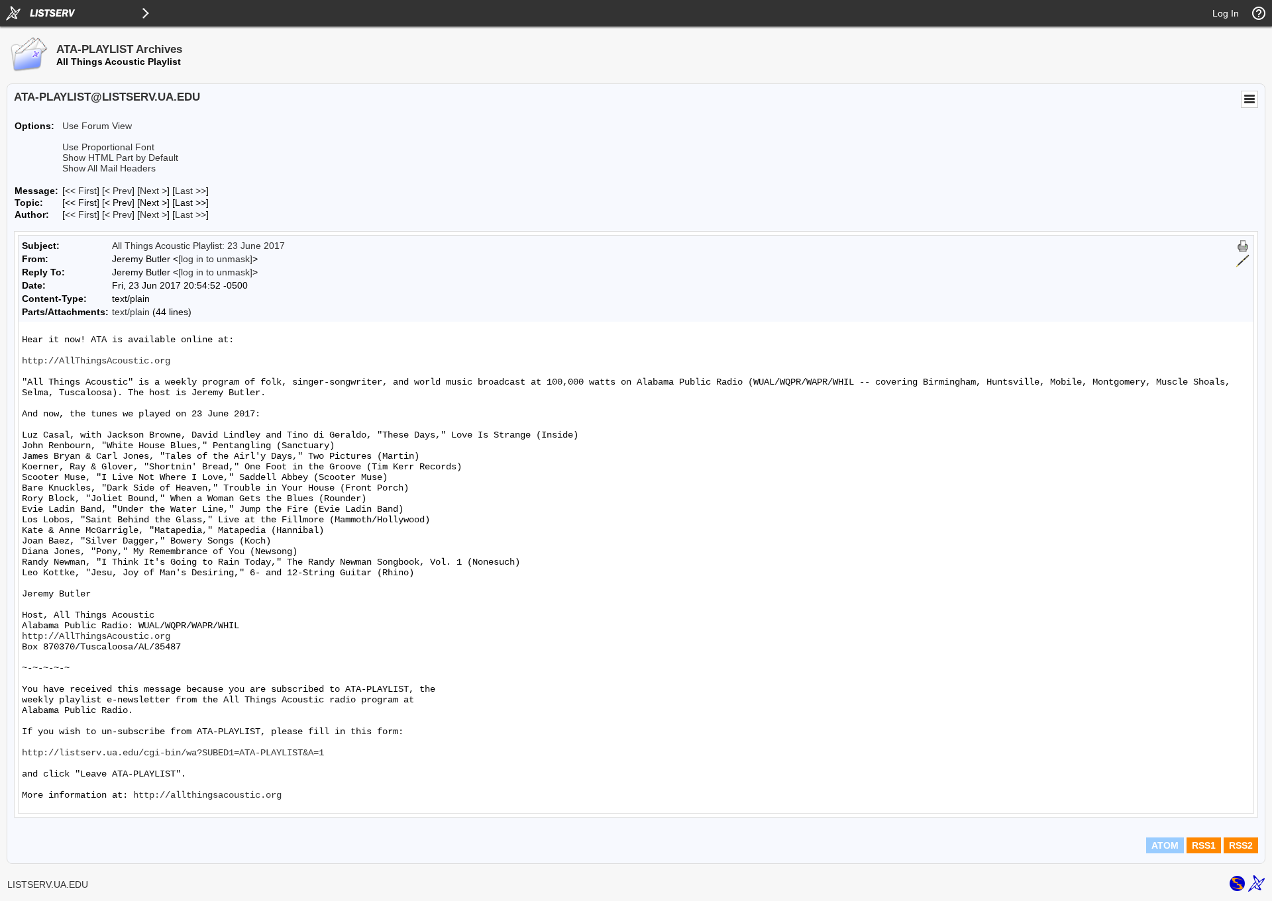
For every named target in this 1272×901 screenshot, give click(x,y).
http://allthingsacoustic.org (207, 795)
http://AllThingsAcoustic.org (96, 361)
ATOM (1165, 845)
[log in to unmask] (215, 259)
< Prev (118, 190)
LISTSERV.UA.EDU (47, 884)
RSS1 (1204, 845)
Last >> (190, 190)
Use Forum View (97, 125)
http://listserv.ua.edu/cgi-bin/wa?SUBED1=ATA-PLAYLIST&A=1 (173, 752)
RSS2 (1241, 845)
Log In (1225, 13)
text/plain (131, 312)
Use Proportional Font (108, 147)
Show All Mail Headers (109, 168)
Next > (153, 190)
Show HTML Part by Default (120, 157)
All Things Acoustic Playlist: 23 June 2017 (198, 245)
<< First (81, 190)
